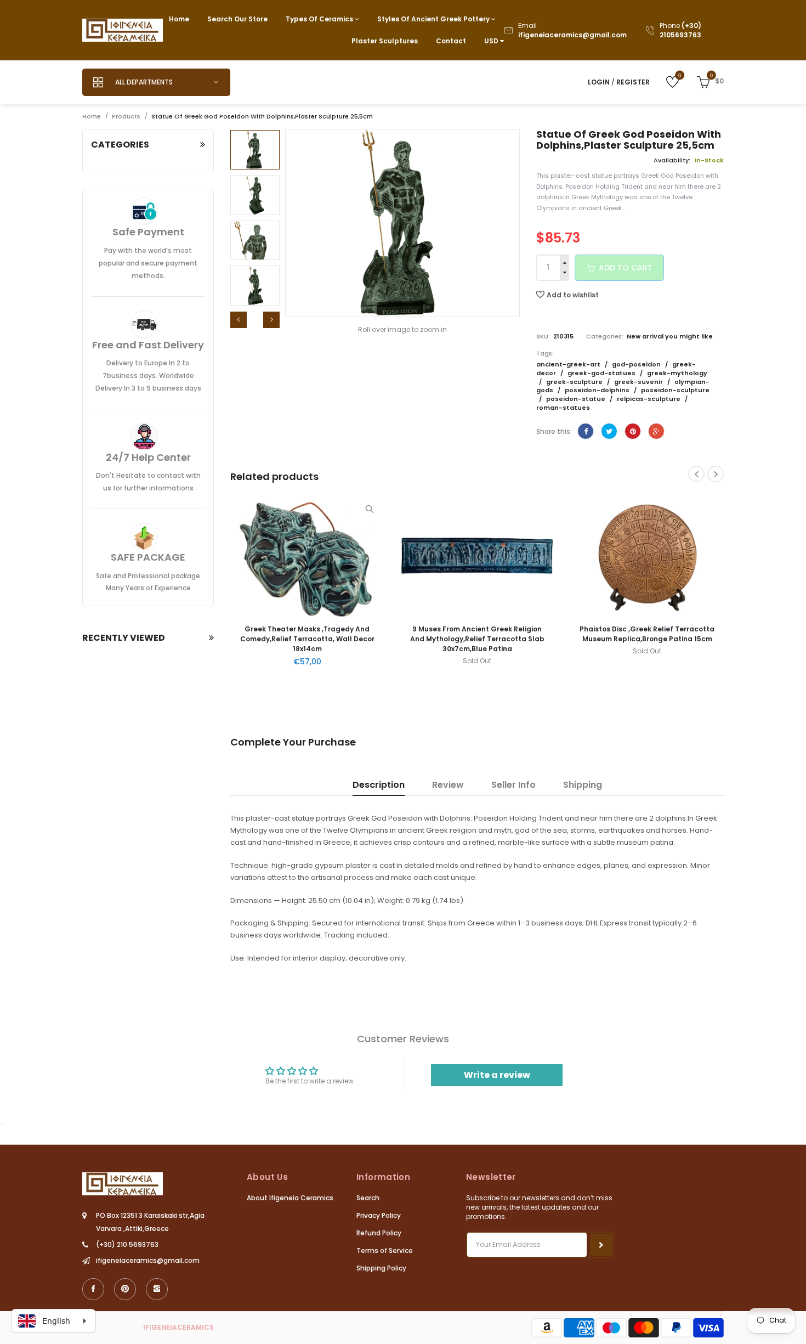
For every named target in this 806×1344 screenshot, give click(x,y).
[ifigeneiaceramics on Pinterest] (125, 1289)
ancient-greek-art (569, 364)
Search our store (237, 19)
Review (448, 785)
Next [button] (271, 320)
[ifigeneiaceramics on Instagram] (157, 1289)
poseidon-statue (576, 398)
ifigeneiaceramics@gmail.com (572, 34)
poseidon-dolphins (598, 390)
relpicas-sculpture (649, 398)
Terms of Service (384, 1250)
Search (367, 1197)
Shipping (582, 785)
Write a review (497, 1075)
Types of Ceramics (320, 19)
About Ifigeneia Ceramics (290, 1197)
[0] (664, 81)
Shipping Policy (381, 1268)
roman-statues (563, 407)
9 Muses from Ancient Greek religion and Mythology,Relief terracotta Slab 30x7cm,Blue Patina (357, 638)
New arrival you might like (670, 336)
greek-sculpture (575, 381)
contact (451, 41)
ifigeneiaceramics (178, 1327)
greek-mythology (677, 373)
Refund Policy (378, 1233)
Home (179, 19)
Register (633, 82)
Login (599, 82)
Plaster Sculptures (384, 41)
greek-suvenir (639, 381)
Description (379, 785)
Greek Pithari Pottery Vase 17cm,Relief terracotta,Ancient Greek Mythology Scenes (697, 638)
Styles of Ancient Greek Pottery (434, 19)
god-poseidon (637, 364)
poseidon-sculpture (675, 390)
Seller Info (513, 785)
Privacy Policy (378, 1215)
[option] (255, 150)
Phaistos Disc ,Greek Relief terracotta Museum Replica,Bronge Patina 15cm (526, 633)
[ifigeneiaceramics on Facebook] (93, 1289)
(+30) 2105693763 (680, 30)
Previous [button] (238, 320)
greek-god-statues (602, 373)
